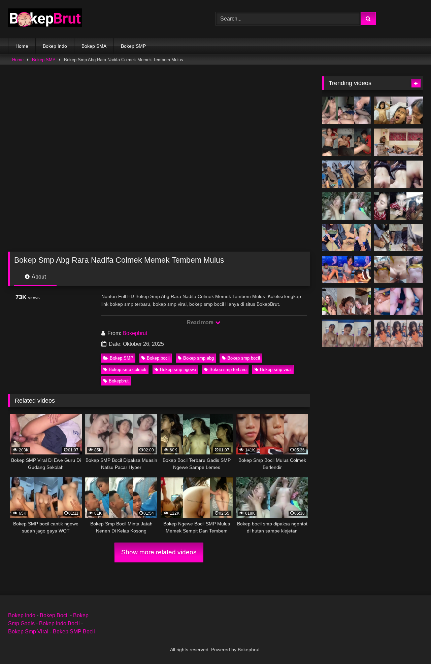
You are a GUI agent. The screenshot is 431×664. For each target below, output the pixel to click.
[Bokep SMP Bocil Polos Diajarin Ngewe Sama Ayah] (346, 333)
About (38, 277)
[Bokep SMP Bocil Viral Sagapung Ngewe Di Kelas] (398, 238)
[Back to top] (410, 644)
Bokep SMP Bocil (74, 631)
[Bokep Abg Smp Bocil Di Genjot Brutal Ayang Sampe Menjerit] (398, 206)
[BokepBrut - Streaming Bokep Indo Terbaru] (45, 18)
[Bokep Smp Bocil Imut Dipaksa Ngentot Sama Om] (398, 110)
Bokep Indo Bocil (59, 623)
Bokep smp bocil (243, 358)
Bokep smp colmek (127, 369)
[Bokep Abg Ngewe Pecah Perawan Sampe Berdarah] (398, 301)
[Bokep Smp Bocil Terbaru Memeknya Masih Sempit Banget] (398, 174)
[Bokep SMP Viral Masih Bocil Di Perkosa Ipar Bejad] (346, 238)
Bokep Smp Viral (28, 631)
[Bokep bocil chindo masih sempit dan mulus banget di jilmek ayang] (346, 270)
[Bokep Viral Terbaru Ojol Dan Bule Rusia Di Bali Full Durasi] (346, 301)
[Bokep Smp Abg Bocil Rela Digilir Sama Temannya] (346, 110)
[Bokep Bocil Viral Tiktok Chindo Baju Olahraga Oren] (398, 333)
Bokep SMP (133, 46)
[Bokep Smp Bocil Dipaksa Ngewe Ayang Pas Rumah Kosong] (346, 142)
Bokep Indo (55, 46)
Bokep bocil (158, 358)
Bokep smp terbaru (227, 369)
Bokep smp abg (198, 358)
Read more (200, 322)
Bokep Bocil (54, 615)
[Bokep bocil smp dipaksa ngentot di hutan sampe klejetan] (346, 206)
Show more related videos (159, 552)
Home (21, 46)
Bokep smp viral (276, 369)
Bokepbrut (135, 333)
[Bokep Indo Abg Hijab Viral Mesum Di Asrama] (346, 174)
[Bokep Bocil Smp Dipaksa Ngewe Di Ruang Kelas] (398, 270)
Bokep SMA (93, 46)
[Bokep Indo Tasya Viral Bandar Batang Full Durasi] (398, 142)
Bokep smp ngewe (178, 369)
